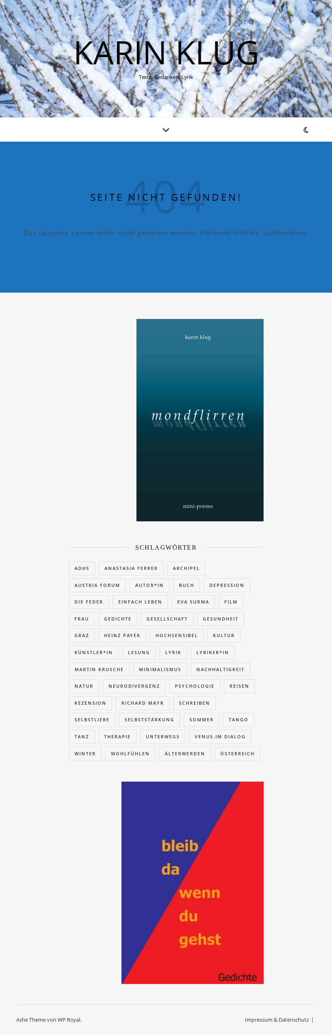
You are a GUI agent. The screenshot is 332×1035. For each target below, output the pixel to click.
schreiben (194, 703)
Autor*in (149, 585)
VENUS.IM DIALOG (220, 736)
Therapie (117, 736)
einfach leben (140, 602)
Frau (81, 619)
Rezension (90, 703)
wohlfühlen (130, 753)
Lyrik (173, 652)
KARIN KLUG (166, 52)
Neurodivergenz (134, 686)
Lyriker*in (212, 652)
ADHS (81, 568)
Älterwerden (185, 753)
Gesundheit (220, 619)
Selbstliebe (92, 719)
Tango (239, 719)
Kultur (224, 635)
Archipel (186, 568)
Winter (85, 753)
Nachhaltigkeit (220, 669)
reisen (239, 686)
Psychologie (195, 686)
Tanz (81, 736)
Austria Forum (97, 585)
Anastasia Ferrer (131, 568)
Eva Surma (193, 602)
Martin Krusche (99, 669)
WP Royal (68, 1019)
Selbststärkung (150, 719)
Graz (81, 635)
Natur (84, 686)
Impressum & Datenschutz (277, 1019)
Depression (227, 585)
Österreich (237, 753)
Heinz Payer (122, 635)
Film (231, 602)
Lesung (139, 652)
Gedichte (118, 619)
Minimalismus (160, 669)
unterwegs (163, 736)
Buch (186, 585)
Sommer (201, 719)
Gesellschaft (167, 619)
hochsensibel (176, 635)
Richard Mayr (142, 703)
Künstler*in (93, 652)
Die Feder (88, 602)
